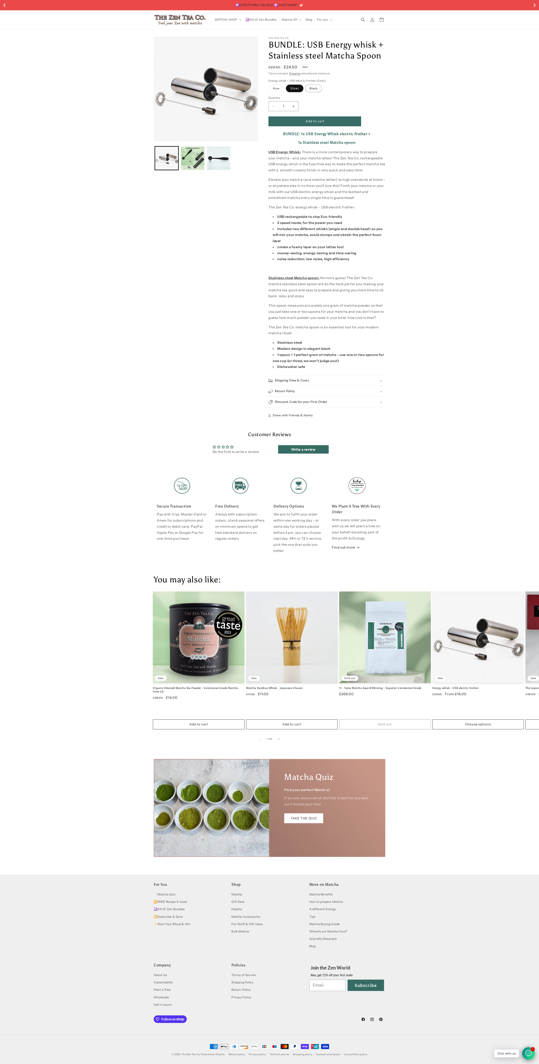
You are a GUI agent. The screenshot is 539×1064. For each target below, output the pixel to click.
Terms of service (279, 1054)
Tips (312, 917)
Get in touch (162, 1005)
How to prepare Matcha (326, 902)
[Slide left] (260, 739)
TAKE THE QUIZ (304, 818)
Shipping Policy (242, 982)
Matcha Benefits (321, 894)
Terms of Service (243, 975)
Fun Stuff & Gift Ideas (247, 924)
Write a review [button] (303, 449)
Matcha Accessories (245, 917)
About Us (160, 975)
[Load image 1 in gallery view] (167, 158)
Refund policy (237, 1054)
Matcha (236, 894)
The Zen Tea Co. (190, 1054)
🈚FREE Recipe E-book (170, 902)
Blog (312, 946)
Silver (294, 89)
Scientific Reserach (323, 939)
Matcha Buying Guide (324, 924)
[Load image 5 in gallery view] (219, 158)
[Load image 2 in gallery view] (192, 158)
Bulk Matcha (240, 931)
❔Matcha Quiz (164, 894)
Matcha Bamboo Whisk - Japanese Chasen (274, 688)
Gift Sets (237, 902)
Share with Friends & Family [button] (293, 415)
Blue (278, 89)
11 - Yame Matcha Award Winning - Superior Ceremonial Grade (380, 688)
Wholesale (161, 997)
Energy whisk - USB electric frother (455, 688)
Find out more (343, 547)
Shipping (294, 73)
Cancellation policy (355, 1054)
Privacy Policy (241, 997)
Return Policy (241, 990)
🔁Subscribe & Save (168, 917)
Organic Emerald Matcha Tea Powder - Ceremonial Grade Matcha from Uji (195, 690)
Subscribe (366, 985)
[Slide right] (278, 739)
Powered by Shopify (213, 1054)
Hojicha (236, 909)
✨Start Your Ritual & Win (172, 924)
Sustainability (163, 982)
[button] (227, 19)
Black (314, 89)
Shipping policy (302, 1054)
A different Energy (322, 909)
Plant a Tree (162, 990)
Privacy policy (257, 1054)
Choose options (478, 724)
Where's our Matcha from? (328, 931)
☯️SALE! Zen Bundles (169, 909)
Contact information (328, 1054)
